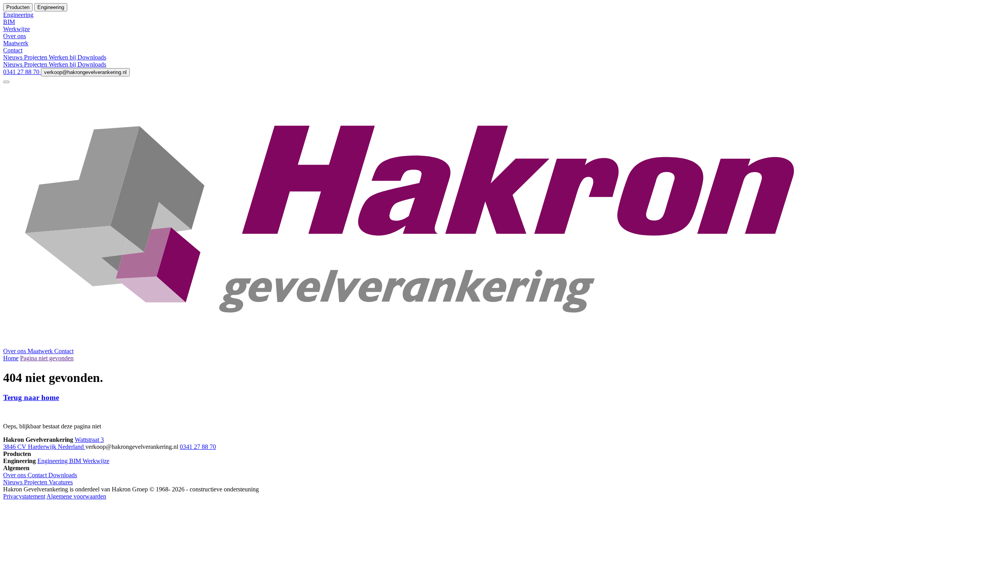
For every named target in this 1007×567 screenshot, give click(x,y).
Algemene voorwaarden (76, 496)
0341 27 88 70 (22, 72)
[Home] (503, 344)
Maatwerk (41, 351)
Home (10, 358)
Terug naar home (31, 397)
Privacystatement (24, 496)
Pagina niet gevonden (47, 358)
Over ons (15, 351)
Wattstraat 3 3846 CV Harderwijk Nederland (53, 443)
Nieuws (13, 57)
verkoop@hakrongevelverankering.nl (85, 72)
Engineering (53, 461)
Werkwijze (96, 461)
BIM (76, 461)
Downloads (91, 57)
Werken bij (63, 57)
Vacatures (61, 482)
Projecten (36, 57)
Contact (64, 351)
